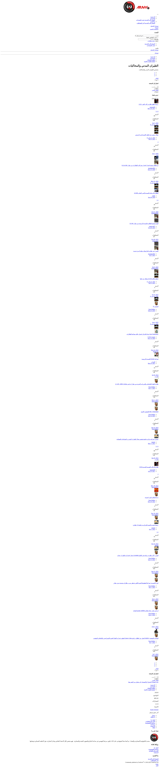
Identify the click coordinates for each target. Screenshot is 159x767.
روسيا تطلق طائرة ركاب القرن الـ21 (148, 104)
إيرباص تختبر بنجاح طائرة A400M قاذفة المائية (145, 610)
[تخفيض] (152, 677)
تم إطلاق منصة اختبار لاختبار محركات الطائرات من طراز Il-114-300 (140, 165)
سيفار (153, 715)
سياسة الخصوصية (150, 723)
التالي (156, 78)
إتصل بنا (153, 720)
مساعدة (153, 724)
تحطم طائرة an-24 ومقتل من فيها (149, 278)
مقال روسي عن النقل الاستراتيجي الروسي (146, 135)
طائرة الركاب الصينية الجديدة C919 (148, 467)
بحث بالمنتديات (140, 20)
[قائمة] (157, 14)
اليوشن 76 (155, 306)
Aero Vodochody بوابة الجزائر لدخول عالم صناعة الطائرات (142, 334)
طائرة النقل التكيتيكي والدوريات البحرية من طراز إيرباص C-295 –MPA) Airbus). (136, 384)
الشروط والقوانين (150, 721)
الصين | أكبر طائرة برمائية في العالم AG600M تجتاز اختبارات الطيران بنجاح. (137, 555)
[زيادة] (153, 677)
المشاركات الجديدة (150, 20)
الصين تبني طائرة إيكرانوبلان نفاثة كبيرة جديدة (145, 251)
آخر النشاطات (140, 23)
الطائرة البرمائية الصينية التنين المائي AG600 (146, 193)
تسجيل (156, 53)
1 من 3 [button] (156, 80)
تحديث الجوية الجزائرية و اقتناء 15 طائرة (144, 525)
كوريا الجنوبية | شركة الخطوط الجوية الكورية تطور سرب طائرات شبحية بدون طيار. (135, 583)
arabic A (153, 717)
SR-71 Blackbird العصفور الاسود (149, 411)
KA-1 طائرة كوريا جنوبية (151, 497)
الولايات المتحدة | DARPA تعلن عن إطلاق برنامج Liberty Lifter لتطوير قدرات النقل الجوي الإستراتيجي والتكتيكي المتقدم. (125, 638)
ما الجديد (152, 21)
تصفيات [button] (156, 92)
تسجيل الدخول (154, 50)
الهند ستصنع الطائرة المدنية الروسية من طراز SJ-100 (144, 223)
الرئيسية (152, 17)
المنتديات (152, 18)
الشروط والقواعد (153, 751)
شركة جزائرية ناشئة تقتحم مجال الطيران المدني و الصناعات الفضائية (135, 439)
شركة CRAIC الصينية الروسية (150, 359)
